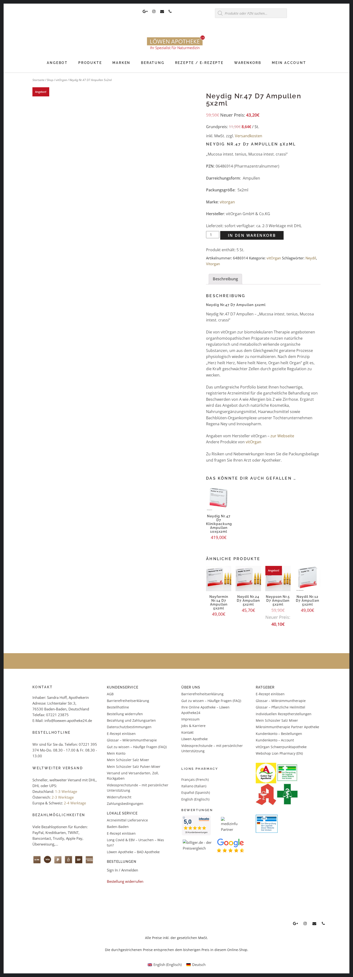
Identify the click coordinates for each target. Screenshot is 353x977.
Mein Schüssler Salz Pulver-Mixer (133, 766)
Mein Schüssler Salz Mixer (128, 760)
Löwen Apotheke (194, 739)
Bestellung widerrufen (125, 714)
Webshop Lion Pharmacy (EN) (279, 753)
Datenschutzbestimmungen (129, 727)
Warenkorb (247, 63)
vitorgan (227, 202)
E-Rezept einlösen (121, 733)
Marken (121, 63)
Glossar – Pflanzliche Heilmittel (280, 707)
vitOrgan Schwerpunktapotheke (281, 747)
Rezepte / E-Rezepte (199, 63)
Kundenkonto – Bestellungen (279, 733)
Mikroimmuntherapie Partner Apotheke (287, 727)
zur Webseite (282, 435)
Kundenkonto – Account (275, 740)
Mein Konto (116, 753)
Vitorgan (213, 263)
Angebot (57, 63)
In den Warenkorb (252, 235)
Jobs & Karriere (193, 725)
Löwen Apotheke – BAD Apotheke (133, 852)
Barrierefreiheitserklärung (128, 700)
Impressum (190, 719)
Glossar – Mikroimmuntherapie (132, 740)
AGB (110, 694)
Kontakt (187, 732)
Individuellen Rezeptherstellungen (283, 714)
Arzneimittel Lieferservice (127, 820)
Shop (50, 80)
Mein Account (289, 63)
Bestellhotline (118, 707)
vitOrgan (61, 80)
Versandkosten (248, 135)
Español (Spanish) (195, 792)
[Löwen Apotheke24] (176, 49)
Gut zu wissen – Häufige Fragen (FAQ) (137, 747)
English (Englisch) (195, 799)
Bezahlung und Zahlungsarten (131, 720)
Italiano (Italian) (193, 786)
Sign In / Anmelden (122, 870)
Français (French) (195, 779)
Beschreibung (225, 279)
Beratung (152, 63)
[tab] (225, 279)
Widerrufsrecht (119, 797)
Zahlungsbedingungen (125, 803)
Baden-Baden (118, 826)
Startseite (38, 80)
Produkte (90, 63)
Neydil (310, 258)
